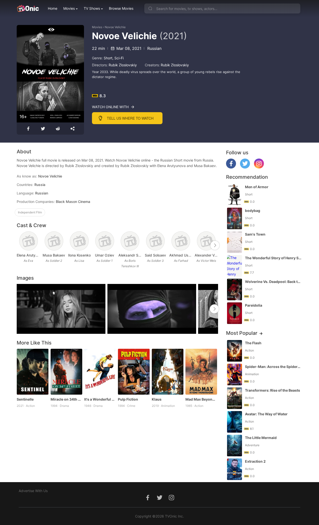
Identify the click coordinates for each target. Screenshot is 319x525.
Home (52, 8)
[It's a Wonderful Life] (100, 372)
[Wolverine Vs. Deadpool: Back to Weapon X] (234, 289)
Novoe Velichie (115, 27)
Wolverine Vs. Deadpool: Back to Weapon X (273, 281)
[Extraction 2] (234, 469)
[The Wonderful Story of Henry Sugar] (234, 266)
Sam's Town (255, 234)
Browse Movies (121, 8)
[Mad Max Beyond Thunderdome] (201, 372)
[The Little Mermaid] (234, 445)
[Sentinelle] (32, 372)
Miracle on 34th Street (66, 399)
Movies (69, 8)
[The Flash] (234, 351)
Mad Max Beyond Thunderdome (201, 399)
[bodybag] (234, 218)
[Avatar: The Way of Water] (234, 422)
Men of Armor (256, 187)
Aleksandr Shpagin (130, 255)
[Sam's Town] (234, 242)
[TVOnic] (28, 8)
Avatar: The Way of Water (266, 414)
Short (108, 58)
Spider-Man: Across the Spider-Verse (273, 366)
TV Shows (92, 8)
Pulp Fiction (128, 399)
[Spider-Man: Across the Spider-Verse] (234, 374)
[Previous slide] (19, 245)
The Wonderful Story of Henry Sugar (273, 258)
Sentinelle (25, 399)
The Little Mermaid (261, 438)
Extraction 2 (255, 461)
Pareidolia (253, 305)
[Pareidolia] (234, 313)
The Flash (253, 343)
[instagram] (259, 167)
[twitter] (245, 167)
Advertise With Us (33, 491)
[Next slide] (214, 245)
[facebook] (231, 167)
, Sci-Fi (118, 58)
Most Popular (241, 333)
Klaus (156, 399)
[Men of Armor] (234, 195)
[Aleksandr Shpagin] (130, 241)
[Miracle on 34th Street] (66, 372)
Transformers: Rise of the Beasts (272, 390)
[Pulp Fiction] (134, 372)
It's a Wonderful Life (100, 399)
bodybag (252, 210)
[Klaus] (167, 372)
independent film (30, 212)
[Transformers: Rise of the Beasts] (234, 398)
